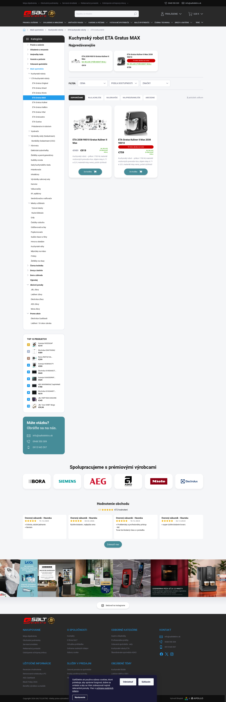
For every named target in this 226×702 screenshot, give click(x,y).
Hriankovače (36, 170)
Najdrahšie (112, 98)
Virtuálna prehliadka (75, 644)
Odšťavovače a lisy (38, 227)
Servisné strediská (69, 3)
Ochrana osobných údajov (77, 648)
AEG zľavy (35, 304)
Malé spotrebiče (37, 69)
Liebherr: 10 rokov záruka (41, 323)
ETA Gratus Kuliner (39, 102)
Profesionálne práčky (119, 640)
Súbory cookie (72, 652)
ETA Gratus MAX (39, 98)
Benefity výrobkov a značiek (34, 686)
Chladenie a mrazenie (39, 50)
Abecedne (150, 98)
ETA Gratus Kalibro (39, 107)
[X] (167, 654)
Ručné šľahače (37, 213)
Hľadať (135, 14)
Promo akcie (35, 314)
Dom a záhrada (36, 275)
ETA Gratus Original (40, 83)
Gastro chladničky (118, 636)
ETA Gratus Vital (38, 112)
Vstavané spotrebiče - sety (122, 644)
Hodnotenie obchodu (113, 504)
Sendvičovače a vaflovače (41, 198)
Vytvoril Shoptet (176, 698)
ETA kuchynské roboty (40, 78)
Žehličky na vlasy (37, 261)
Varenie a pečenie (37, 59)
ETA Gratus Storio (39, 93)
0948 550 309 (40, 441)
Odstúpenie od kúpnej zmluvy (114, 3)
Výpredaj (34, 280)
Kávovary (35, 146)
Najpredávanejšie (131, 98)
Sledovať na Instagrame (115, 605)
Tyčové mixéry (37, 208)
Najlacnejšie (94, 98)
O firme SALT (72, 640)
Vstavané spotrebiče (38, 64)
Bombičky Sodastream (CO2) (43, 141)
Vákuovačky (36, 189)
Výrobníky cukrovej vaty (40, 179)
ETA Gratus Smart (39, 88)
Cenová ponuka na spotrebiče (79, 669)
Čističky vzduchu (37, 222)
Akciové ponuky (36, 285)
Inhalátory (35, 174)
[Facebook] (161, 654)
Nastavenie (80, 697)
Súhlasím (146, 682)
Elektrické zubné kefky (40, 150)
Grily (33, 218)
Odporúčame (77, 98)
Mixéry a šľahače (37, 203)
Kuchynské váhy (37, 246)
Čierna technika (36, 266)
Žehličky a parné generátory (42, 155)
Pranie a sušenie (37, 45)
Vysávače (35, 131)
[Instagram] (172, 654)
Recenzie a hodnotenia (32, 669)
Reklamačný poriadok (89, 3)
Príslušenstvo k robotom (41, 126)
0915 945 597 (40, 447)
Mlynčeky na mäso (38, 251)
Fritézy (33, 256)
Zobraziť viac (113, 544)
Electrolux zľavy (37, 299)
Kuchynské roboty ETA (120, 648)
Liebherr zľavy (36, 294)
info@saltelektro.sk (43, 435)
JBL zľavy (35, 290)
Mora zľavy (35, 309)
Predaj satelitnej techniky (77, 674)
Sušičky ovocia (37, 160)
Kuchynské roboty (38, 74)
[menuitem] (32, 22)
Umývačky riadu (36, 54)
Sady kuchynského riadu (41, 165)
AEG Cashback (29, 678)
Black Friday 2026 (30, 682)
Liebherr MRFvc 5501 (120, 674)
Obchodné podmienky (49, 3)
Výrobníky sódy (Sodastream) (43, 136)
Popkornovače (37, 232)
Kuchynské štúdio (118, 669)
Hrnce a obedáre (37, 242)
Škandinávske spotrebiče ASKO (124, 652)
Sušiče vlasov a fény (39, 237)
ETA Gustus (37, 122)
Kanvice (34, 184)
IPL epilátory (36, 194)
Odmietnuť (128, 682)
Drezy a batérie (36, 270)
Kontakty (71, 636)
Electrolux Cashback (39, 318)
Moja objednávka (30, 3)
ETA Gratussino (38, 117)
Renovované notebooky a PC (34, 674)
